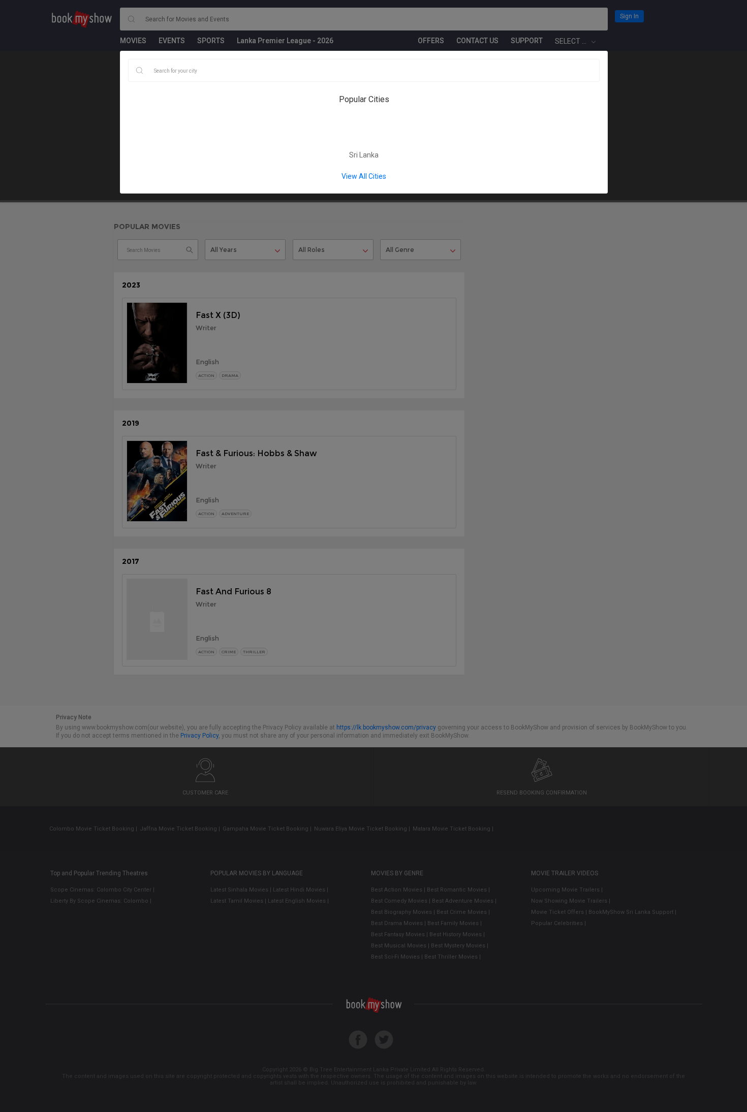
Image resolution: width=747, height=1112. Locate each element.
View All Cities (363, 176)
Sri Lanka (364, 155)
